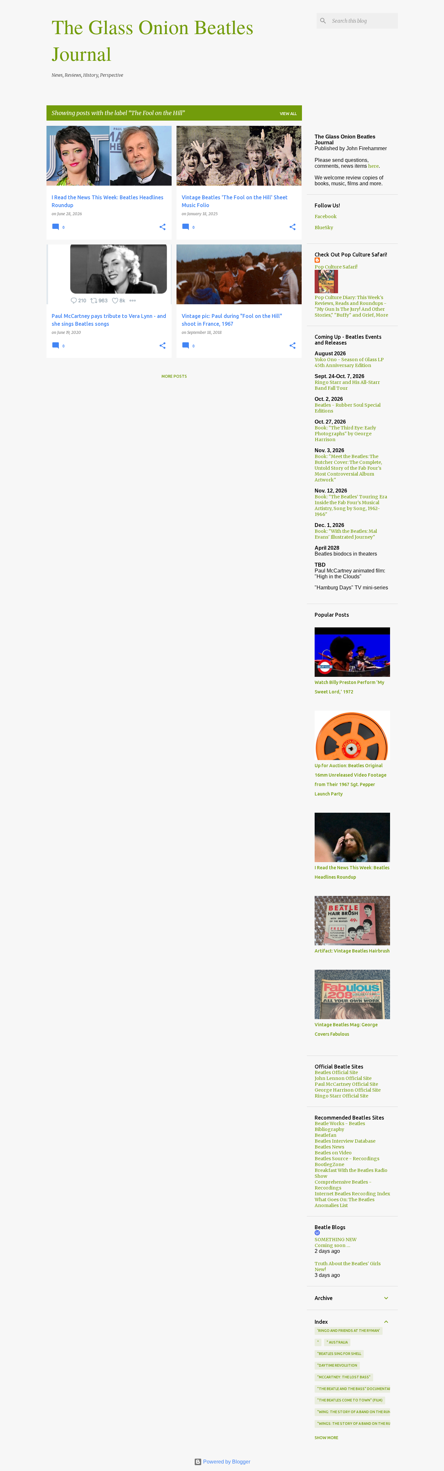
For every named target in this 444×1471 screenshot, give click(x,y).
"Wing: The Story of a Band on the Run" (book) (361, 1412)
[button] (162, 227)
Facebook (326, 216)
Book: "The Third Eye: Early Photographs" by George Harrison (345, 433)
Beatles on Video (333, 1153)
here (373, 166)
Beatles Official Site (336, 1072)
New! (320, 1269)
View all (288, 114)
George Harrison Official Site (348, 1090)
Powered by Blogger (226, 1461)
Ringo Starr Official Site (341, 1096)
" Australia (337, 1342)
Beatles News (329, 1147)
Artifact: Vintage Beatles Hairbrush (352, 950)
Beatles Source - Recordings (347, 1159)
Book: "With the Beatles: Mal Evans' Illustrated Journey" (346, 534)
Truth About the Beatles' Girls (348, 1264)
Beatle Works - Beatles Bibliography (340, 1126)
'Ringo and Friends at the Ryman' (348, 1331)
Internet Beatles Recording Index (352, 1194)
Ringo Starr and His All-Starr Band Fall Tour (347, 385)
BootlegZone (329, 1164)
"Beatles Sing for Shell (339, 1354)
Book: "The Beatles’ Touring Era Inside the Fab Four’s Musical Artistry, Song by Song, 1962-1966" (351, 505)
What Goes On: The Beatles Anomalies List (344, 1202)
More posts (174, 376)
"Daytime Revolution (337, 1365)
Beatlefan (325, 1135)
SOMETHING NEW (336, 1239)
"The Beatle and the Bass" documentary (355, 1389)
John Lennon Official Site (343, 1078)
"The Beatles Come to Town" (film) (350, 1400)
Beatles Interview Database (345, 1141)
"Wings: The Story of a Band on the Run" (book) (362, 1423)
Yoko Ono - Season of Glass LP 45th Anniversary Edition (349, 362)
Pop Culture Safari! (336, 267)
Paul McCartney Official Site (346, 1084)
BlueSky (324, 227)
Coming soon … (332, 1245)
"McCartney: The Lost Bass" (344, 1377)
